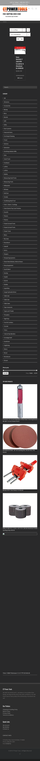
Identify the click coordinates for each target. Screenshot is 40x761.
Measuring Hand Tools (10, 178)
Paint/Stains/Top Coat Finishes (12, 208)
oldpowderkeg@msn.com (20, 4)
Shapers (6, 254)
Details (21, 78)
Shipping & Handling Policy (10, 709)
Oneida (6, 197)
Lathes (6, 166)
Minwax (6, 189)
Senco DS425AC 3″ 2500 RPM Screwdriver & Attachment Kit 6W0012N (20, 62)
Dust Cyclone (7, 128)
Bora (5, 113)
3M (5, 98)
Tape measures (8, 307)
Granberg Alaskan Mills (10, 151)
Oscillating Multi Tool (9, 201)
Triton (5, 330)
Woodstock (7, 356)
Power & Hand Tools (9, 223)
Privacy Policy (6, 713)
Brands (6, 117)
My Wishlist (6, 727)
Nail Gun (6, 193)
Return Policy (6, 711)
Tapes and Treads (9, 311)
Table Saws (7, 303)
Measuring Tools (8, 182)
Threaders (6, 315)
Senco (5, 250)
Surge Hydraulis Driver (10, 292)
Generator (7, 147)
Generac (6, 144)
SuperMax (7, 288)
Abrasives (6, 102)
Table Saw (6, 296)
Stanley (6, 273)
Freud (5, 140)
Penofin (6, 212)
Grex (5, 155)
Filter (6, 373)
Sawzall (6, 246)
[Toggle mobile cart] (29, 9)
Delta (5, 125)
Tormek (6, 326)
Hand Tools (7, 159)
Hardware (6, 163)
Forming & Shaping (9, 136)
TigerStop (6, 318)
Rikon (5, 235)
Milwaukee (7, 185)
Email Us (8, 743)
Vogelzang (7, 345)
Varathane (7, 341)
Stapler (6, 277)
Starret (6, 280)
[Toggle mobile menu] (36, 9)
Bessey (6, 109)
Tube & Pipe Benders (9, 334)
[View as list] (22, 39)
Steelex (6, 284)
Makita (6, 174)
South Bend (7, 269)
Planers (6, 216)
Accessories (7, 106)
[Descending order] (28, 30)
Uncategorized (8, 337)
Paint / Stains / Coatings (10, 204)
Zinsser (6, 360)
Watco (5, 349)
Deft (5, 121)
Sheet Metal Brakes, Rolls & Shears (13, 261)
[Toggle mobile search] (32, 9)
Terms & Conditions (8, 715)
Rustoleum (7, 242)
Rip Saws (6, 239)
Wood (5, 353)
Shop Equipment (8, 265)
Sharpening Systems (9, 258)
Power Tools (7, 231)
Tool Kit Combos (8, 322)
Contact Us (6, 729)
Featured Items (8, 132)
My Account (6, 725)
